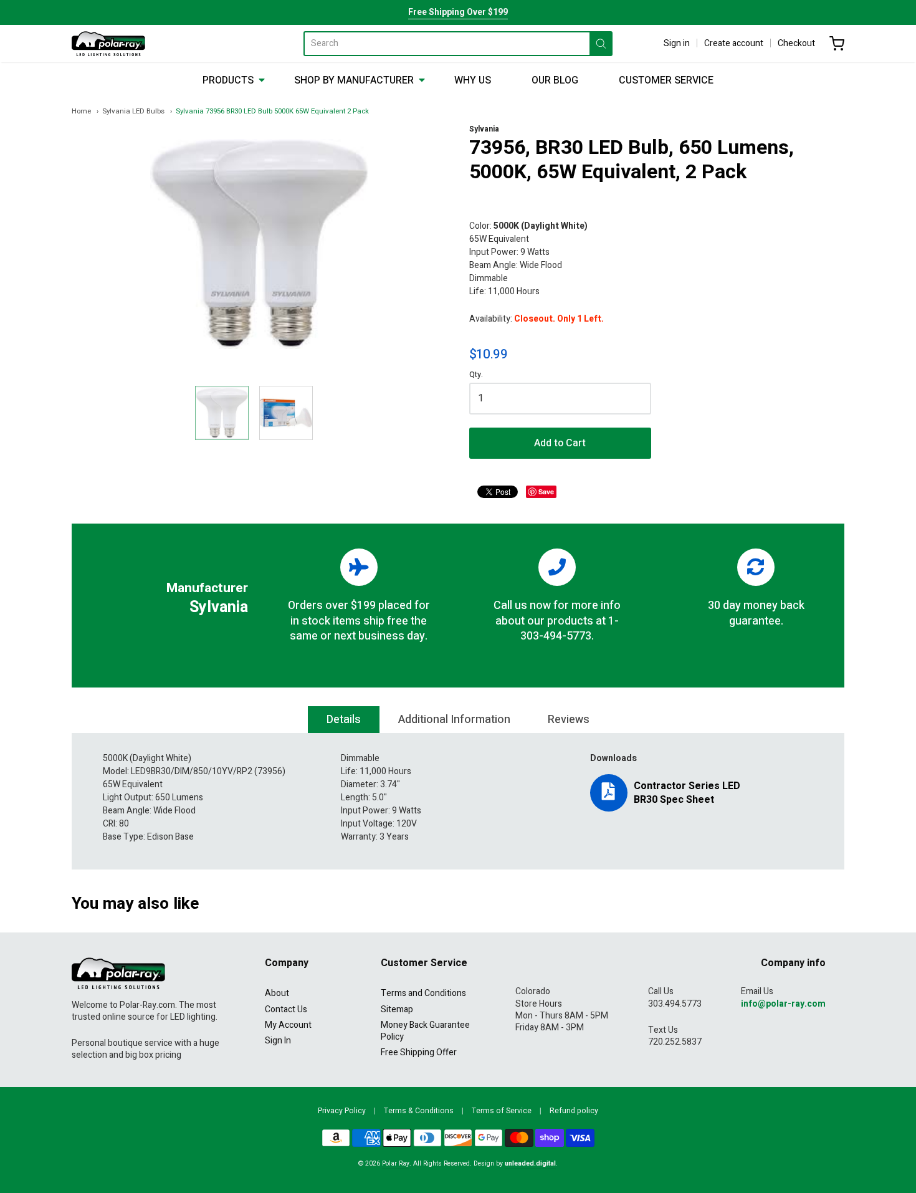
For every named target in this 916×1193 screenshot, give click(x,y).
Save (546, 491)
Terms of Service (502, 1110)
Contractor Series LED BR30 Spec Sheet (687, 793)
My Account (288, 1025)
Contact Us (286, 1009)
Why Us (472, 80)
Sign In (278, 1040)
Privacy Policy (342, 1110)
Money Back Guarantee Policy (425, 1030)
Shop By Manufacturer (354, 80)
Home (81, 111)
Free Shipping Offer (419, 1052)
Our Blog (555, 80)
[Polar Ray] (108, 43)
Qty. (476, 375)
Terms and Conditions (423, 993)
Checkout (796, 43)
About (277, 993)
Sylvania (484, 129)
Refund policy (574, 1110)
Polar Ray (395, 1163)
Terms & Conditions (419, 1110)
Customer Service (666, 80)
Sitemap (397, 1009)
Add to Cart (560, 443)
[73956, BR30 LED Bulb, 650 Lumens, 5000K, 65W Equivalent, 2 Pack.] (222, 412)
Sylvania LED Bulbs (133, 111)
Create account (733, 43)
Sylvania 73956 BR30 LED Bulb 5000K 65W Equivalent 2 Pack (272, 111)
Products (228, 80)
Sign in (677, 43)
